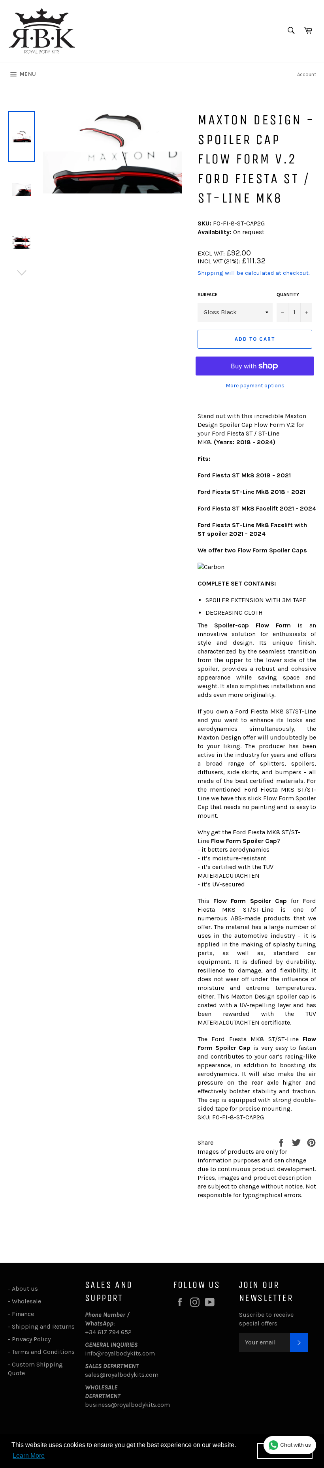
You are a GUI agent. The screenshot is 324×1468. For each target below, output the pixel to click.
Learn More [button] (29, 1455)
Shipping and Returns (43, 1326)
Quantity (288, 294)
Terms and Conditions (43, 1351)
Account (306, 74)
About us (25, 1288)
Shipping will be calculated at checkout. (254, 272)
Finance (23, 1314)
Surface (208, 294)
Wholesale (28, 1301)
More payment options (255, 385)
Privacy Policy (31, 1339)
